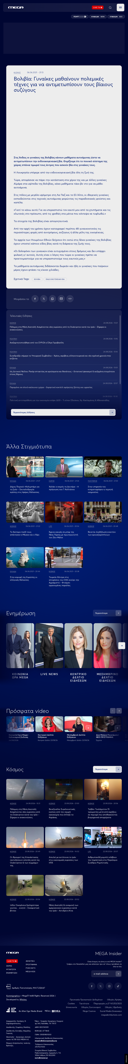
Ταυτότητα (84, 1003)
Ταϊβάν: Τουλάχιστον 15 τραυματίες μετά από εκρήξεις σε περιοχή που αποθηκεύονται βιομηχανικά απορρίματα (102, 813)
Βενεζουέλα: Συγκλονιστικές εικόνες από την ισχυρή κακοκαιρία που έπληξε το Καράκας (62, 813)
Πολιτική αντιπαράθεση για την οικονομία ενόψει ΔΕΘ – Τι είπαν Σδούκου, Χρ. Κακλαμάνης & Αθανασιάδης (59, 400)
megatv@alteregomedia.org (46, 1041)
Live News (49, 674)
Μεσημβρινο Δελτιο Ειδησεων (107, 677)
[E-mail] (61, 298)
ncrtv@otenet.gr (41, 1058)
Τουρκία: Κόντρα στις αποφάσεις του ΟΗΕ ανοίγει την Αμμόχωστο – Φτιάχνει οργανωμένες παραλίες (64, 581)
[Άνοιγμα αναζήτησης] (110, 7)
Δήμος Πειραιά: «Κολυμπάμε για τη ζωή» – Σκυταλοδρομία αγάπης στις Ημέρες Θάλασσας (24, 489)
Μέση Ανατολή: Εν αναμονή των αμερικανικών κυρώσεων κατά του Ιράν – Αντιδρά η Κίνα (63, 908)
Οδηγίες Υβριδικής (113, 1007)
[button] (120, 7)
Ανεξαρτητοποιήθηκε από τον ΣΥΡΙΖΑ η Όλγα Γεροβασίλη (37, 342)
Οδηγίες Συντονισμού (91, 1007)
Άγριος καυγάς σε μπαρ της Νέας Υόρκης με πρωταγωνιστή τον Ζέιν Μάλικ (63, 535)
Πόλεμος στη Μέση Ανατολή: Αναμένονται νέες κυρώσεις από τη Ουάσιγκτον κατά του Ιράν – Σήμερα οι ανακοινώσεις (25, 813)
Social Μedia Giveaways (111, 1011)
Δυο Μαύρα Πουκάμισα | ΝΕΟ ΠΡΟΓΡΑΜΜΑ (107, 736)
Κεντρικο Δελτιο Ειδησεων (78, 677)
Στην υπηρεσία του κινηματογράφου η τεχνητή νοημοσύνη (100, 489)
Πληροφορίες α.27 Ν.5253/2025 (108, 1003)
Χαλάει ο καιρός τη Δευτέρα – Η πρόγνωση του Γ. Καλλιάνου (64, 488)
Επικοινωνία (71, 1007)
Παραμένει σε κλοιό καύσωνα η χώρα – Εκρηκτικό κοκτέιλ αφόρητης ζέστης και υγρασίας (51, 387)
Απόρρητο (126, 1059)
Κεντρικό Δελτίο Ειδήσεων (46, 736)
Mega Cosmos (89, 1011)
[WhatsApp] (52, 298)
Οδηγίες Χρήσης (114, 999)
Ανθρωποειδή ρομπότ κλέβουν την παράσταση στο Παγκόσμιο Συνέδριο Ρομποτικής (102, 860)
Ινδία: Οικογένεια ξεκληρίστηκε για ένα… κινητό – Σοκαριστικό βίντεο (24, 908)
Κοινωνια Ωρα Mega (20, 675)
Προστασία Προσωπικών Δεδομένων (86, 999)
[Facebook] (35, 298)
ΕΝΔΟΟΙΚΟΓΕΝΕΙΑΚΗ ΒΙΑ (55, 279)
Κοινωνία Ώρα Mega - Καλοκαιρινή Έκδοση (19, 736)
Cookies (71, 1003)
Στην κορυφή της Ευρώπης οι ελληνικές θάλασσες (23, 578)
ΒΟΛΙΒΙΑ (37, 279)
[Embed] (70, 298)
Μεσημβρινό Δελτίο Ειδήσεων (76, 736)
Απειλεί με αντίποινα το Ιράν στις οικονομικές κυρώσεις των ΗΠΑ (63, 860)
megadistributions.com (111, 1015)
